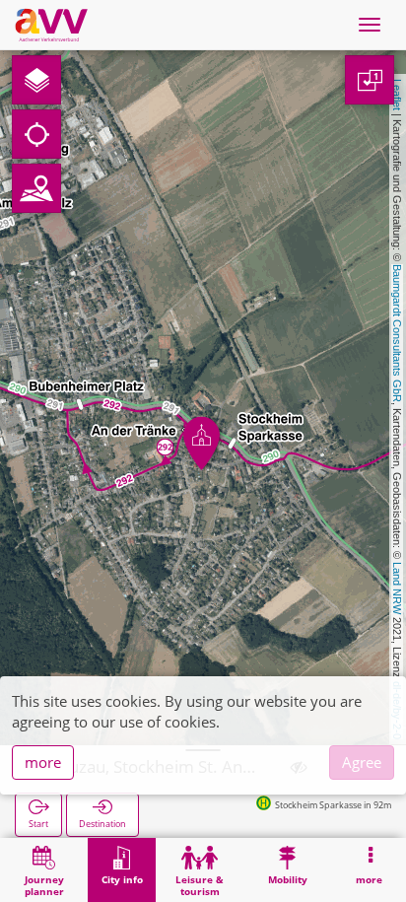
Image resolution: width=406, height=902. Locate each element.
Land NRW (397, 588)
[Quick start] (36, 79)
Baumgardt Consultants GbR (397, 333)
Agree (361, 762)
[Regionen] (36, 188)
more (43, 762)
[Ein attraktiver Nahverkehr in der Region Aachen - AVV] (51, 24)
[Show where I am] (36, 134)
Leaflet (397, 94)
